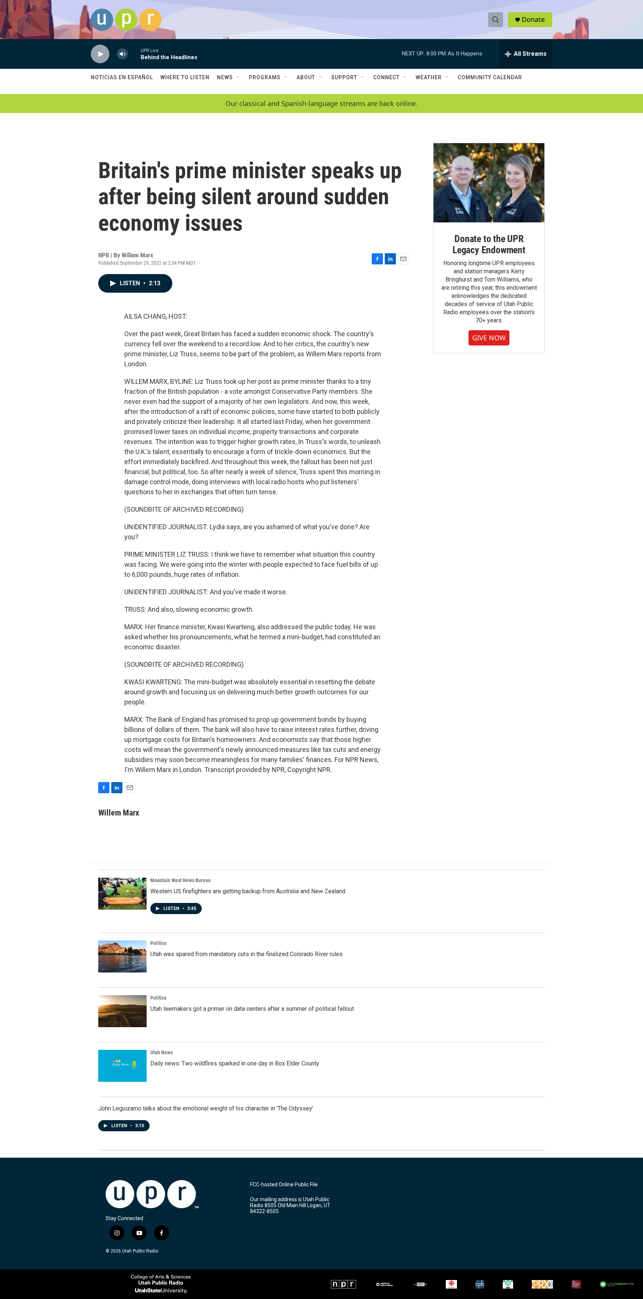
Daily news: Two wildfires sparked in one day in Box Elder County (234, 1063)
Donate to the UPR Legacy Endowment (488, 244)
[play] (100, 54)
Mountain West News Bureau (180, 880)
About (306, 77)
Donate (533, 19)
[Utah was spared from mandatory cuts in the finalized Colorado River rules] (122, 956)
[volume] (122, 54)
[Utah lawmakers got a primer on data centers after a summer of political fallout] (122, 1011)
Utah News (161, 1052)
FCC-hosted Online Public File (284, 1184)
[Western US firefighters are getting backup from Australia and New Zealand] (122, 894)
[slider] (134, 54)
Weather (429, 77)
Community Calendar (490, 77)
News (225, 77)
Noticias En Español (122, 77)
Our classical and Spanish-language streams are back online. (321, 103)
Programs (265, 77)
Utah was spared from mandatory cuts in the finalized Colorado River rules (246, 954)
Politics (158, 943)
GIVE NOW (489, 337)
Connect (386, 77)
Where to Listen (184, 77)
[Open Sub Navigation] (238, 77)
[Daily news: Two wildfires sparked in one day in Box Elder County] (122, 1066)
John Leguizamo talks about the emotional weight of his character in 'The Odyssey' (205, 1108)
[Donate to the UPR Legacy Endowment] (489, 182)
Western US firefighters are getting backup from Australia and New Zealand (247, 891)
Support (344, 77)
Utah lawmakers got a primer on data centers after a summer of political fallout (252, 1008)
